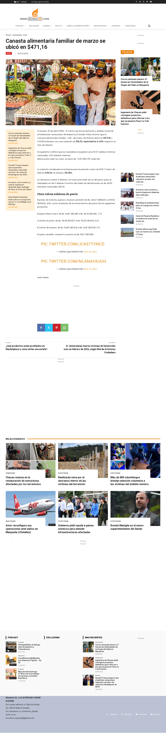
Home (8, 35)
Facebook (113, 714)
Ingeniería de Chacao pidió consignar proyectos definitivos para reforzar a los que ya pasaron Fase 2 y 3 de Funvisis (20, 153)
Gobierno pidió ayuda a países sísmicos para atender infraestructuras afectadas (76, 529)
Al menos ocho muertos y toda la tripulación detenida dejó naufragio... (147, 192)
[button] (149, 26)
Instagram (128, 714)
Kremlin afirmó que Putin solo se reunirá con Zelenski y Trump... (148, 231)
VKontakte (143, 714)
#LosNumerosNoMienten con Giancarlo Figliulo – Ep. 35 (30, 660)
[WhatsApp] (64, 328)
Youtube (157, 714)
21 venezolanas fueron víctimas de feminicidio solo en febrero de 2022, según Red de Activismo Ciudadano (90, 349)
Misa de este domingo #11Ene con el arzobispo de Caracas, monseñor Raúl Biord (28, 675)
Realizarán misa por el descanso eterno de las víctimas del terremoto (72, 481)
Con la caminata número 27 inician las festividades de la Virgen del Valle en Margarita (19, 136)
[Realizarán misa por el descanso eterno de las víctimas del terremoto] (83, 460)
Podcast (21, 642)
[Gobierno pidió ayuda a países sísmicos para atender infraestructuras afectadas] (83, 508)
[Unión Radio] (34, 14)
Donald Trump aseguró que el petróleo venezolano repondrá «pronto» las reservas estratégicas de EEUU (18, 170)
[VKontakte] (136, 714)
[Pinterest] (57, 328)
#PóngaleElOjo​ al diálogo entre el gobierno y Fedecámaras (29, 647)
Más (139, 130)
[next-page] (11, 538)
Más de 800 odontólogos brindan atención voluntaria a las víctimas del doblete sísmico (129, 481)
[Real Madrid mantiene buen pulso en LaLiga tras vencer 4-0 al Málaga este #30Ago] (127, 206)
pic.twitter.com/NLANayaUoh (73, 261)
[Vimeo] (147, 1)
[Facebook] (136, 1)
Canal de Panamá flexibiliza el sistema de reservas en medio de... (147, 218)
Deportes (21, 655)
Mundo (97, 675)
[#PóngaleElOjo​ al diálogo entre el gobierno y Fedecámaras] (11, 647)
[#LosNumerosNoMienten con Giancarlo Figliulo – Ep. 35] (11, 660)
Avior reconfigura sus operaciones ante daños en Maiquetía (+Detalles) (22, 529)
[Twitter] (143, 1)
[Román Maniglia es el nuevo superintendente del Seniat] (135, 508)
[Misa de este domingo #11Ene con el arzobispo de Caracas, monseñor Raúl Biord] (11, 673)
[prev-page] (7, 538)
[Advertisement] (76, 305)
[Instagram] (140, 1)
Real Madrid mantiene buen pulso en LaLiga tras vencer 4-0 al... (147, 205)
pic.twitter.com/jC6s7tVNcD (72, 243)
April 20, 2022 (90, 251)
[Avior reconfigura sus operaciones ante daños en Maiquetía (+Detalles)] (31, 508)
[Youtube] (150, 1)
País (25, 35)
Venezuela (17, 35)
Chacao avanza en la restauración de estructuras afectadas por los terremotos (23, 481)
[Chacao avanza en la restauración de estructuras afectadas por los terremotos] (31, 460)
